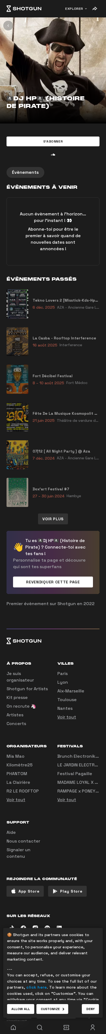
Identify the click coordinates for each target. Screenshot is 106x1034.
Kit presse (17, 697)
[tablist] (53, 172)
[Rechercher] (40, 1027)
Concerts (16, 723)
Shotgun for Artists (27, 689)
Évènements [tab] (25, 172)
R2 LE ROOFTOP (23, 791)
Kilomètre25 (20, 765)
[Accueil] (24, 8)
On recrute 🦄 (21, 706)
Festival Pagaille (74, 773)
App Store (28, 891)
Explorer (74, 9)
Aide (11, 832)
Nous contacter (23, 841)
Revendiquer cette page (53, 582)
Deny (90, 1009)
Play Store (71, 891)
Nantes (65, 708)
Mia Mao (15, 756)
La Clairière (18, 782)
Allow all (20, 1009)
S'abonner (53, 141)
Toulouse (67, 699)
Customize (50, 1009)
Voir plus (53, 518)
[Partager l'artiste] (94, 9)
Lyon (62, 682)
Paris (62, 673)
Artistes (15, 715)
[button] (53, 141)
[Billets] (66, 1027)
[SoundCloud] (53, 154)
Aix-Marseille (70, 691)
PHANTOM (17, 773)
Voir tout (66, 717)
